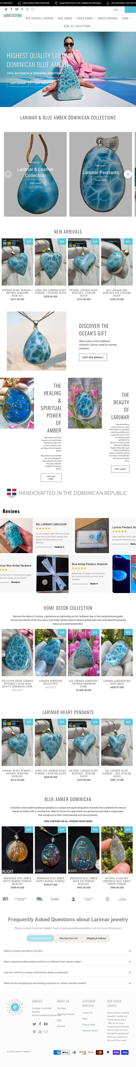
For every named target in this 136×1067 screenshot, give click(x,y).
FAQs (84, 1018)
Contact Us (87, 1013)
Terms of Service (90, 1030)
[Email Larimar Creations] (32, 9)
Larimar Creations (22, 1051)
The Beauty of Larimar (120, 406)
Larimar (48, 18)
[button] (8, 174)
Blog (67, 26)
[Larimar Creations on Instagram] (27, 9)
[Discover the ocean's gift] (36, 341)
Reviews (61, 1026)
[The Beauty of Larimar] (85, 403)
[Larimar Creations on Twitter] (5, 9)
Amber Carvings (108, 18)
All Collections (81, 26)
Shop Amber (41, 83)
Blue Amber (65, 18)
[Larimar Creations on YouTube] (16, 9)
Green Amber (85, 18)
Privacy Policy (88, 1024)
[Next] (131, 270)
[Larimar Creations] (12, 16)
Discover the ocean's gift (94, 329)
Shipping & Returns (66, 1014)
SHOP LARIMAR (120, 469)
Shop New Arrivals (93, 357)
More (125, 18)
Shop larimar (17, 83)
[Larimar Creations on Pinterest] (22, 9)
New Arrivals (34, 18)
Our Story (61, 1008)
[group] (35, 174)
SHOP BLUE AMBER (51, 477)
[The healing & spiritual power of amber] (17, 403)
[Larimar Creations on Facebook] (11, 9)
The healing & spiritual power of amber (51, 408)
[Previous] (4, 270)
